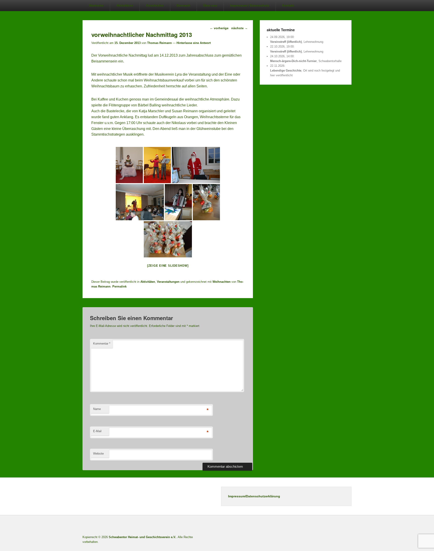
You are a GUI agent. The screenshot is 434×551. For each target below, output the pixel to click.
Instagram (338, 526)
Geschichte (155, 5)
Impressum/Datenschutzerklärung (254, 496)
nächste (239, 28)
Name (97, 409)
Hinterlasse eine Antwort (194, 43)
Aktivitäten (124, 5)
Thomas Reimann (159, 43)
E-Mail (97, 431)
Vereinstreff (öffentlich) (286, 41)
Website (98, 453)
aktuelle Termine (281, 29)
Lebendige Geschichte (285, 70)
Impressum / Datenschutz (249, 5)
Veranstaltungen (168, 281)
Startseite (96, 5)
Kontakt (288, 5)
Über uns (210, 5)
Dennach (183, 5)
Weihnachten (221, 281)
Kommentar (101, 343)
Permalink (119, 286)
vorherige (219, 28)
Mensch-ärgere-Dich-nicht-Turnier (293, 61)
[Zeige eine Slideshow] (168, 265)
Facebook (318, 526)
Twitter (328, 526)
